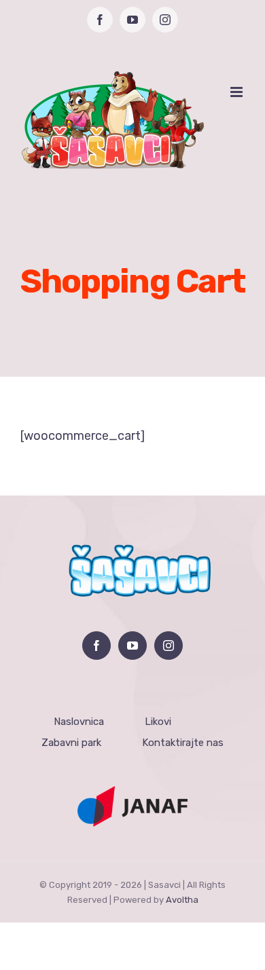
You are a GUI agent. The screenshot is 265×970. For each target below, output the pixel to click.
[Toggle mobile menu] (237, 92)
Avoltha (182, 900)
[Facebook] (96, 645)
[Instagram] (168, 645)
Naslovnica (79, 721)
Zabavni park (71, 742)
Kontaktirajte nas (183, 742)
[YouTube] (132, 645)
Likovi (158, 721)
